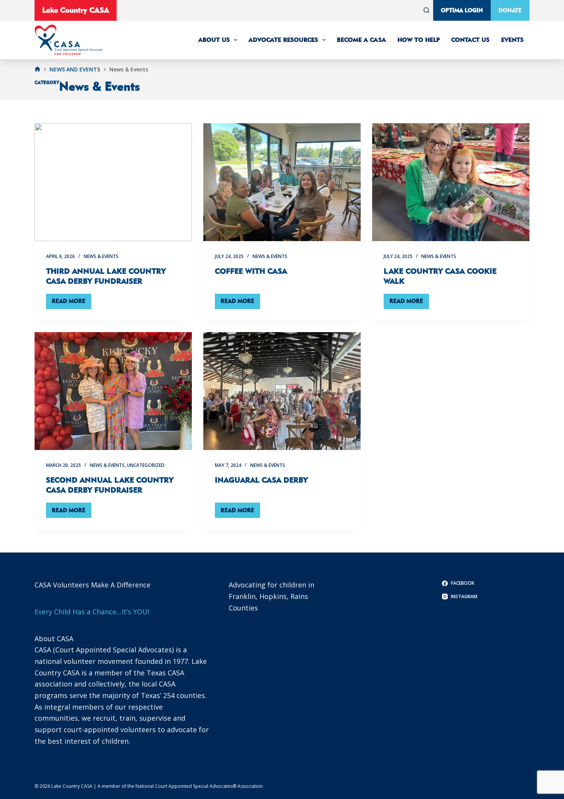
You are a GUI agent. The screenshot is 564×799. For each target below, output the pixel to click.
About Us (214, 39)
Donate (510, 10)
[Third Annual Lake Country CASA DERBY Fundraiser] (113, 182)
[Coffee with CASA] (282, 182)
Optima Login (462, 10)
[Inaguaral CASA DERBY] (282, 391)
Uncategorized (146, 465)
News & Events (101, 256)
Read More (71, 303)
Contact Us (470, 39)
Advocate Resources (283, 39)
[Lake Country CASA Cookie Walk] (450, 182)
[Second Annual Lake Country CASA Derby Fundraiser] (113, 391)
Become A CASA (361, 39)
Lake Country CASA (75, 10)
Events (512, 39)
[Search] (426, 10)
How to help (418, 39)
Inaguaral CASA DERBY (261, 480)
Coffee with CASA (251, 271)
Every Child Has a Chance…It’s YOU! (92, 611)
